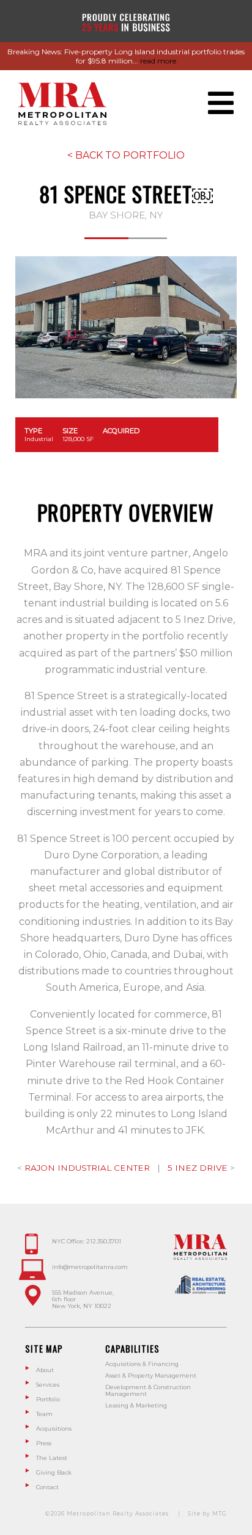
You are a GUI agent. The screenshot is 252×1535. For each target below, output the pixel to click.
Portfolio (48, 1399)
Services (47, 1384)
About (45, 1370)
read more (158, 60)
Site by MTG (207, 1514)
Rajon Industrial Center (88, 1168)
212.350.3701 (103, 1241)
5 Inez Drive (199, 1168)
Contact (47, 1487)
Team (44, 1414)
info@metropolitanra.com (90, 1267)
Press (43, 1443)
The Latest (51, 1457)
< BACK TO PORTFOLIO (126, 155)
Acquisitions (54, 1428)
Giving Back (54, 1472)
